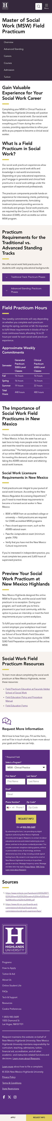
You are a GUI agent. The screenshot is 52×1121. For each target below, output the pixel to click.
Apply (13, 1117)
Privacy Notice (30, 867)
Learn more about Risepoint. (26, 1059)
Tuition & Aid (8, 974)
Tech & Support (9, 997)
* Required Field (13, 757)
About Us (6, 980)
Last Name (32, 776)
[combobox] (26, 768)
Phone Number (13, 802)
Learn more (7, 1067)
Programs (7, 962)
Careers (7, 56)
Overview (8, 42)
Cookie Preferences (11, 1009)
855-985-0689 (29, 827)
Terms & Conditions (11, 1083)
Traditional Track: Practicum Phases (28, 277)
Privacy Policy (9, 1077)
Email (8, 789)
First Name (11, 776)
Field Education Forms (17, 706)
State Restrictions (10, 1089)
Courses (8, 63)
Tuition (7, 77)
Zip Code (31, 802)
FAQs (5, 992)
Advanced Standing (13, 49)
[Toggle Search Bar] (38, 6)
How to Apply (9, 968)
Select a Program (13, 762)
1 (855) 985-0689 (10, 1017)
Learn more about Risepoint (16, 870)
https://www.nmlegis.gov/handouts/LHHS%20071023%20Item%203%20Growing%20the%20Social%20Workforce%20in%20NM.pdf (27, 896)
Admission (9, 70)
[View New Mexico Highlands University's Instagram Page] (15, 1097)
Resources (7, 1003)
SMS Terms (40, 867)
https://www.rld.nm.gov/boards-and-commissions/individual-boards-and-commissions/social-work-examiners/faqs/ (23, 907)
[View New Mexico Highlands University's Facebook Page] (4, 1097)
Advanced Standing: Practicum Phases (26, 290)
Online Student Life (11, 986)
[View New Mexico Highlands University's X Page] (9, 1097)
